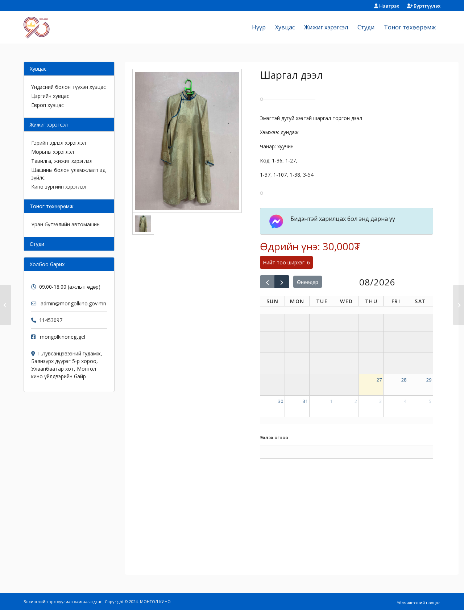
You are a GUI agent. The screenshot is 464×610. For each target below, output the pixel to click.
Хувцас (38, 68)
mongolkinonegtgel (62, 336)
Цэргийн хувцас (50, 95)
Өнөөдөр (307, 282)
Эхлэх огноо (274, 437)
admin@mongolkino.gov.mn (73, 303)
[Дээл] (5, 305)
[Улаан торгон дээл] (458, 305)
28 (403, 379)
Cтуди (37, 243)
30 (280, 401)
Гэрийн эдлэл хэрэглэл (58, 142)
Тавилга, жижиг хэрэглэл (61, 160)
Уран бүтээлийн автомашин (65, 224)
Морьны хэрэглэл (52, 151)
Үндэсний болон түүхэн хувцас (68, 86)
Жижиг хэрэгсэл (49, 124)
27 (379, 379)
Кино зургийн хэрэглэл (58, 186)
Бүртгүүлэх (426, 6)
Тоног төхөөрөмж (52, 206)
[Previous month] (267, 281)
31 (305, 401)
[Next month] (281, 281)
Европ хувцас (47, 105)
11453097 (50, 320)
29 (428, 379)
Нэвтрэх (388, 6)
